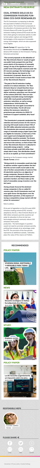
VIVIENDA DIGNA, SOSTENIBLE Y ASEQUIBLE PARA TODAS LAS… (18, 265)
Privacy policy (16, 464)
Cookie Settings (25, 464)
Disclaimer (7, 464)
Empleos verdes (11, 338)
